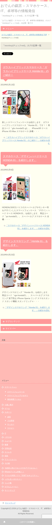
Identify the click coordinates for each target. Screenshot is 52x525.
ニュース (8, 441)
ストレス (8, 452)
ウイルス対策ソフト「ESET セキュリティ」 (22, 475)
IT (5, 433)
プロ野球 (10, 421)
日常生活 (8, 448)
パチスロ (8, 437)
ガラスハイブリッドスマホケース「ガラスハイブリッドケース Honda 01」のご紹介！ (26, 71)
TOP (24, 35)
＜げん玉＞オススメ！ (13, 479)
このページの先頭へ (27, 522)
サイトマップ (10, 490)
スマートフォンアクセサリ (17, 396)
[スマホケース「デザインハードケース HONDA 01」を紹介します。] (16, 201)
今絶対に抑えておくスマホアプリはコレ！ (21, 468)
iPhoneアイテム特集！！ (14, 472)
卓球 (9, 417)
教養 (6, 445)
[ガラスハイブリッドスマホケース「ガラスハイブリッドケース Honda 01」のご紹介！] (16, 116)
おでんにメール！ (11, 487)
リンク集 (8, 483)
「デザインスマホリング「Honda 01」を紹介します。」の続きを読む (27, 308)
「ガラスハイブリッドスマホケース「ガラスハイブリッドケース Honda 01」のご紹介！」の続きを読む (26, 140)
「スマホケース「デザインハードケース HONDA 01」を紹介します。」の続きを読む (28, 227)
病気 (6, 456)
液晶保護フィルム (14, 399)
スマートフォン (11, 387)
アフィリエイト (11, 460)
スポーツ (8, 412)
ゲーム (7, 408)
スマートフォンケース (16, 392)
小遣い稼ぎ (9, 405)
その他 (7, 463)
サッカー (10, 424)
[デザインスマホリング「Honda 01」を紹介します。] (16, 286)
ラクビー (10, 428)
